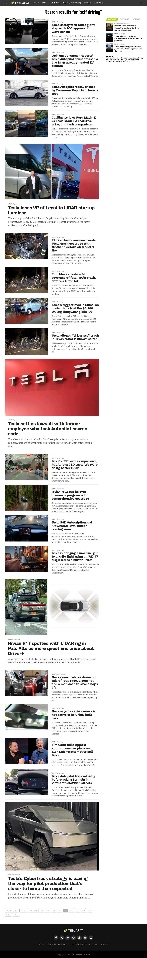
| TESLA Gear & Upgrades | (66, 3)
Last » (16, 915)
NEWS (36, 3)
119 (71, 911)
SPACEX (87, 3)
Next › (8, 915)
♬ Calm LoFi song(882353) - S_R (118, 61)
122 (89, 911)
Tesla (45, 3)
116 (53, 911)
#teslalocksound (132, 60)
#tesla (115, 60)
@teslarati (110, 56)
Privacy (105, 944)
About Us (51, 944)
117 (59, 911)
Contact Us (63, 944)
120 (77, 911)
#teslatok (121, 60)
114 (42, 911)
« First (23, 911)
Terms (95, 944)
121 (83, 911)
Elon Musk (99, 3)
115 (48, 911)
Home (41, 944)
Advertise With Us (81, 944)
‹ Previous (33, 911)
